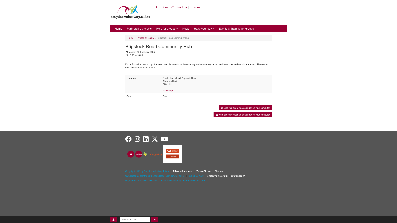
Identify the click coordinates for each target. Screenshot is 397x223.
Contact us (179, 7)
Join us (195, 7)
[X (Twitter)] (155, 138)
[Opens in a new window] (172, 153)
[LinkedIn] (146, 138)
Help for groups (166, 28)
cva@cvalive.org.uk (217, 175)
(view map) (168, 90)
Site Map (219, 171)
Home (118, 28)
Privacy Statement (183, 171)
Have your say (203, 28)
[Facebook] (128, 138)
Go (154, 219)
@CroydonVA (238, 175)
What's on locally (146, 37)
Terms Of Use (203, 171)
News (185, 28)
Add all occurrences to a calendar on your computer (244, 114)
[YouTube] (164, 138)
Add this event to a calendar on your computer (247, 107)
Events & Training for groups (236, 28)
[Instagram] (137, 138)
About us (162, 7)
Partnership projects (139, 28)
